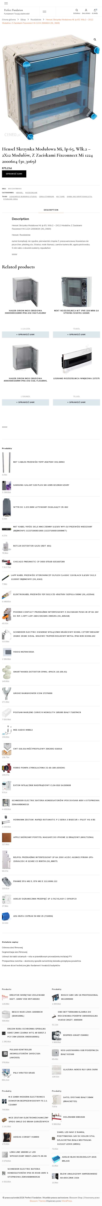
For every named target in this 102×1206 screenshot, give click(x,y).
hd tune (60, 197)
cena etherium (46, 197)
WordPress (67, 1201)
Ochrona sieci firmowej (12, 947)
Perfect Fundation (13, 10)
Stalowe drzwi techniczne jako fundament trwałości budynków (31, 965)
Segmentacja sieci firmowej (14, 952)
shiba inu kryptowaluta (79, 197)
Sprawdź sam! (14, 174)
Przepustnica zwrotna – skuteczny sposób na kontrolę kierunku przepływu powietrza (41, 961)
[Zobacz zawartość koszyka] (95, 11)
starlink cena (10, 199)
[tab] (51, 210)
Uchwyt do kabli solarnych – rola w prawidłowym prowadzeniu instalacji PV (37, 956)
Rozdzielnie (31, 193)
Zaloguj (86, 13)
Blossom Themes (38, 1201)
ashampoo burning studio (23, 197)
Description (51, 210)
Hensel (19, 193)
